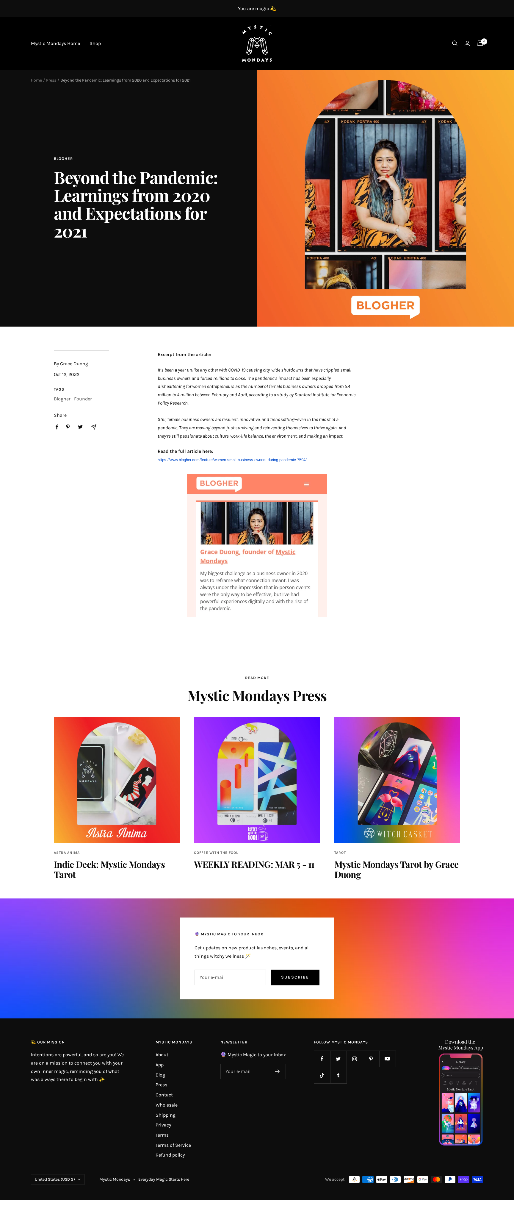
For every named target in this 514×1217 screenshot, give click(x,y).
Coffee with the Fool (216, 853)
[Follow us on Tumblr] (338, 1075)
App (160, 1065)
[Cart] (480, 43)
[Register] (277, 1071)
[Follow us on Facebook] (322, 1059)
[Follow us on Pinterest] (371, 1059)
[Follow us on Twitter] (338, 1059)
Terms (162, 1135)
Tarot (340, 853)
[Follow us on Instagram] (355, 1059)
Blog (160, 1075)
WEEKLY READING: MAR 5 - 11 (254, 864)
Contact (164, 1095)
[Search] (454, 43)
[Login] (467, 43)
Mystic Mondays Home (55, 43)
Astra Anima (67, 853)
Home (36, 80)
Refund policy (170, 1155)
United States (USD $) (55, 1179)
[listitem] (57, 427)
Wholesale (167, 1105)
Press (51, 80)
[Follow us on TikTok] (322, 1075)
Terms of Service (173, 1145)
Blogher (63, 158)
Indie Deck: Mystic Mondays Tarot (109, 869)
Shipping (165, 1115)
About (162, 1054)
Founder (83, 399)
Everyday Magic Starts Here (163, 1179)
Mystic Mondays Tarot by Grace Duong (396, 869)
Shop (95, 43)
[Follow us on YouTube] (387, 1059)
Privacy (163, 1125)
